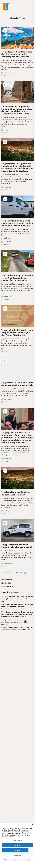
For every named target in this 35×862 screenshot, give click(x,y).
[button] (32, 825)
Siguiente (27, 573)
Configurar (17, 855)
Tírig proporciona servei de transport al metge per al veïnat (16, 545)
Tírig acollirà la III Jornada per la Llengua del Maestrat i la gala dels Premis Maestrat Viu (17, 332)
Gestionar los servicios (17, 840)
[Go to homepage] (13, 7)
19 (21, 573)
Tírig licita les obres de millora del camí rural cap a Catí (15, 493)
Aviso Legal (28, 859)
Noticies (6, 75)
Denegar (17, 850)
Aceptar (17, 845)
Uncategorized (6, 586)
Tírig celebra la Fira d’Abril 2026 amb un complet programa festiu (17, 383)
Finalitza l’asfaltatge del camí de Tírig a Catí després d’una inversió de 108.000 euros (17, 278)
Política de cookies (8, 859)
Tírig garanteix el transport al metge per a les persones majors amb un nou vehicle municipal (17, 223)
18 (17, 573)
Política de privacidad (19, 859)
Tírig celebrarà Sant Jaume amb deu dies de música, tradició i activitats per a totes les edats (16, 54)
